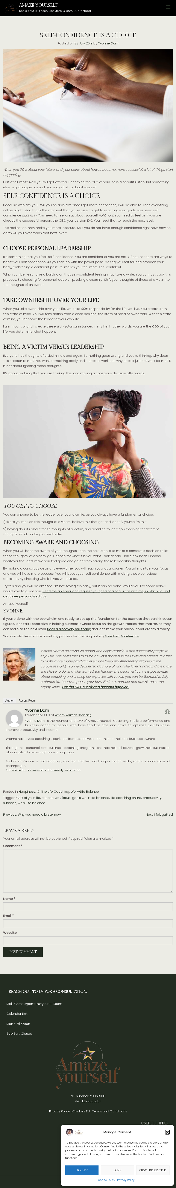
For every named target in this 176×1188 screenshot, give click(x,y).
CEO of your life (28, 797)
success (9, 803)
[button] (167, 1132)
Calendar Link (16, 1013)
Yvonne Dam (108, 43)
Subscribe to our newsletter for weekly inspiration (43, 770)
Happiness (27, 791)
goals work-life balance (90, 797)
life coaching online (126, 797)
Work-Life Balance (85, 791)
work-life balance (31, 803)
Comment (12, 846)
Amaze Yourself (38, 5)
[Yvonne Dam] (14, 718)
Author (9, 700)
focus (66, 797)
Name (9, 898)
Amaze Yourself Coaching (73, 715)
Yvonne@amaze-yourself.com (37, 1003)
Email (8, 915)
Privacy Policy (126, 1180)
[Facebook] (167, 711)
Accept (82, 1170)
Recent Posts (27, 700)
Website (10, 932)
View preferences (153, 1170)
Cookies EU (81, 1111)
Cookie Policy (106, 1180)
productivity (152, 797)
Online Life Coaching (53, 791)
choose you (51, 797)
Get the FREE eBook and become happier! (95, 687)
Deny (117, 1170)
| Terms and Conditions (109, 1111)
